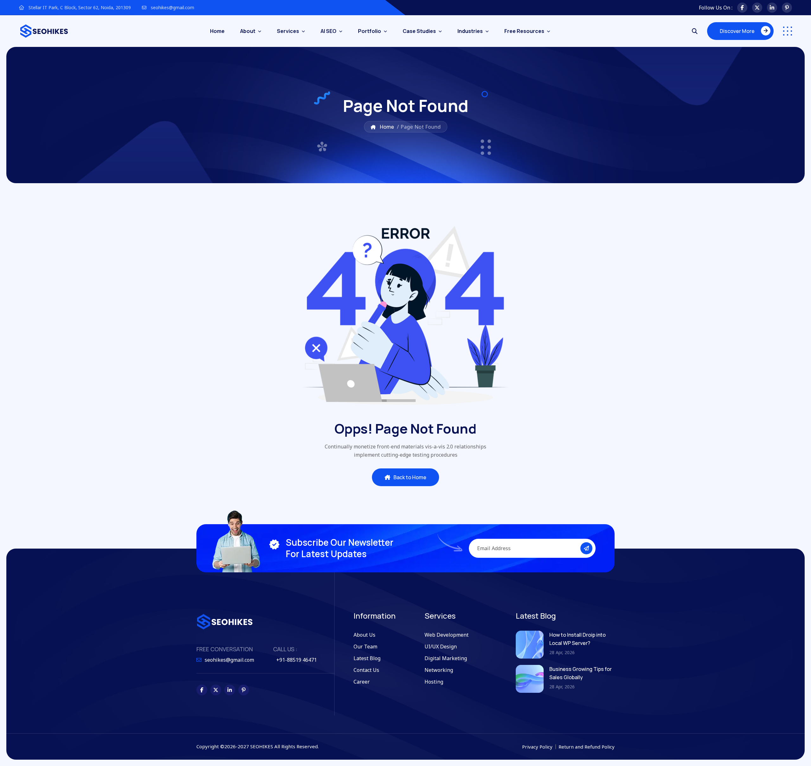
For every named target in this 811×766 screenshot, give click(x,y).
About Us (364, 634)
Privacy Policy (538, 746)
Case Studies (419, 31)
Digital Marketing (446, 658)
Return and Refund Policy (587, 746)
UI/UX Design (441, 646)
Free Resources (524, 31)
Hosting (434, 681)
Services (288, 31)
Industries (470, 31)
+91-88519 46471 (296, 659)
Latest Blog (367, 658)
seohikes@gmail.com (172, 7)
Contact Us (366, 669)
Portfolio (369, 31)
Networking (439, 669)
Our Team (365, 646)
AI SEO (328, 31)
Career (362, 681)
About (247, 31)
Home (217, 31)
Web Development (447, 634)
